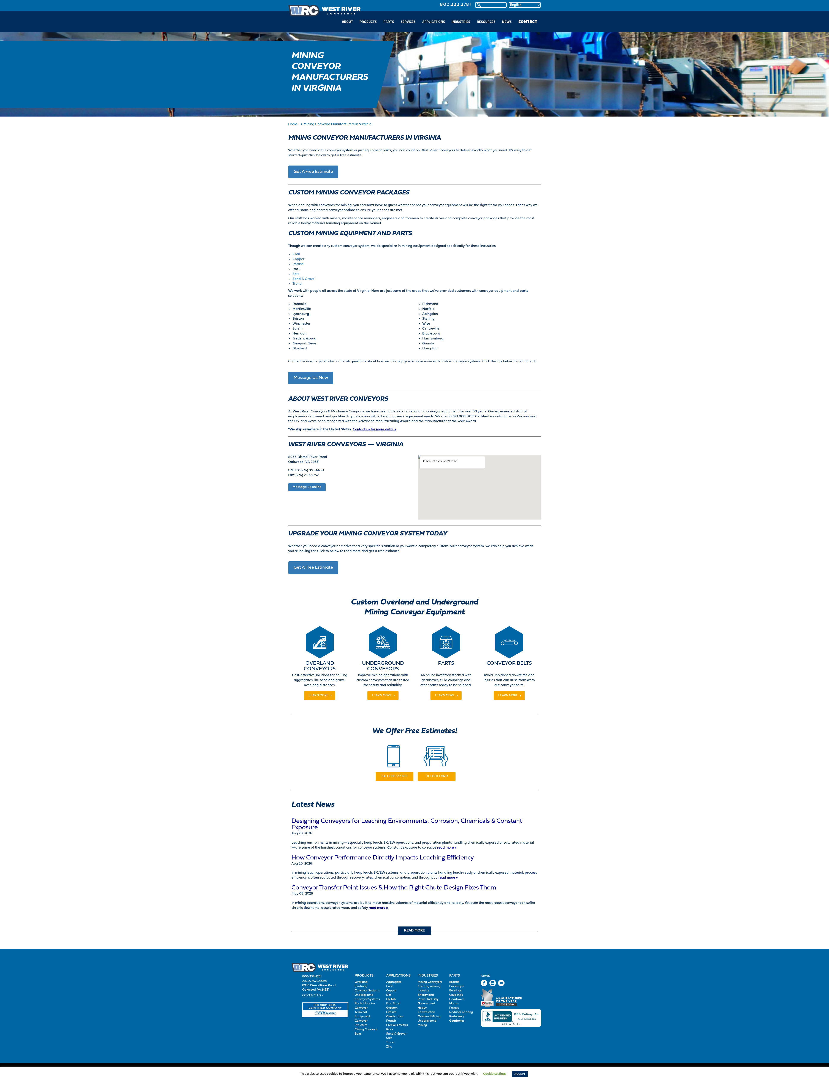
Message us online (307, 487)
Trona (297, 284)
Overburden (394, 1016)
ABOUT (347, 21)
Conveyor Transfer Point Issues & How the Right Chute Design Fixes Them (393, 888)
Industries (428, 975)
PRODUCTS (368, 21)
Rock (389, 1029)
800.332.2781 (455, 4)
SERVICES (408, 21)
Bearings (455, 990)
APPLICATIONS (433, 21)
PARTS (388, 21)
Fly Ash (391, 999)
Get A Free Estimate (313, 172)
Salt (296, 274)
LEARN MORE (319, 695)
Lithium (391, 1012)
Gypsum (392, 1008)
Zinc (389, 1046)
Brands (454, 982)
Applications (398, 975)
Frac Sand (393, 1003)
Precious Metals (397, 1025)
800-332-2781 (312, 976)
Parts (454, 975)
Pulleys (454, 1008)
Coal (296, 254)
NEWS (507, 21)
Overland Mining (429, 1016)
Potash (298, 264)
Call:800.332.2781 (394, 776)
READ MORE (414, 930)
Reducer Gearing (461, 1012)
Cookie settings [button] (494, 1074)
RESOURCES (486, 21)
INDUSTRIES (461, 21)
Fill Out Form (437, 776)
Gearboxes (456, 999)
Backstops (456, 986)
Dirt (388, 995)
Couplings (456, 995)
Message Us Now (311, 378)
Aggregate (394, 982)
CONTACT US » (312, 995)
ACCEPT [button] (519, 1074)
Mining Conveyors (430, 982)
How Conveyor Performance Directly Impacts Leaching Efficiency (382, 858)
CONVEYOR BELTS (509, 663)
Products (364, 975)
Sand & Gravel (304, 279)
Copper (298, 259)
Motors (454, 1003)
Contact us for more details (374, 429)
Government (426, 1003)
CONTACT (528, 21)
